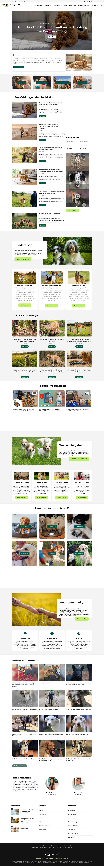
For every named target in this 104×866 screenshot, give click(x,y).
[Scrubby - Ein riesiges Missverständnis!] (52, 723)
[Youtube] (87, 1)
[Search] (102, 5)
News (65, 5)
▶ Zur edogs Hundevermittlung (18, 1)
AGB (43, 858)
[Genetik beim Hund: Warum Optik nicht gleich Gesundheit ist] (24, 328)
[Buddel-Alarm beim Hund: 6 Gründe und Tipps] (51, 328)
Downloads (72, 5)
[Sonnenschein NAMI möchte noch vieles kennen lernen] (25, 723)
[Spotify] (89, 1)
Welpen (41, 822)
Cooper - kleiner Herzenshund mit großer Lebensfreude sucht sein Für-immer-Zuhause (24, 684)
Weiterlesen (52, 36)
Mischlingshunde (44, 825)
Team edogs (71, 837)
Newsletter (42, 829)
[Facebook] (84, 1)
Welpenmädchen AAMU (46, 683)
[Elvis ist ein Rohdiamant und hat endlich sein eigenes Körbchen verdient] (79, 672)
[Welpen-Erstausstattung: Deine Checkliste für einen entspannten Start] (24, 177)
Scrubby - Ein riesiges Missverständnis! (51, 734)
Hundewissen (72, 814)
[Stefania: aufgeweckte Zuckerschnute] (25, 748)
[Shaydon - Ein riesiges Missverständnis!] (79, 723)
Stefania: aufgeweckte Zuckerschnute (23, 759)
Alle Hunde (42, 814)
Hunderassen (38, 5)
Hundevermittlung (83, 5)
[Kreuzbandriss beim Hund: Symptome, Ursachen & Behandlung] (24, 199)
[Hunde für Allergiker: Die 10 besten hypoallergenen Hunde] (15, 820)
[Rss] (91, 1)
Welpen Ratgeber (73, 825)
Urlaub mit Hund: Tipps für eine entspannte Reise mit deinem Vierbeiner (49, 126)
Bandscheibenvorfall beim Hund (49, 213)
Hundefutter (71, 818)
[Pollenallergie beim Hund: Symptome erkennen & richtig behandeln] (24, 359)
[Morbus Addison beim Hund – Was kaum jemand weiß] (15, 812)
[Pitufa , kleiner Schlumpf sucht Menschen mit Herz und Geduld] (25, 698)
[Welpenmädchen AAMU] (52, 672)
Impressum (38, 858)
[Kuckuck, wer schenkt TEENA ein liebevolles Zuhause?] (52, 698)
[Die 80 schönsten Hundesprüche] (15, 829)
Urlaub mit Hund (73, 833)
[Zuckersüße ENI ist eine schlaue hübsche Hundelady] (79, 748)
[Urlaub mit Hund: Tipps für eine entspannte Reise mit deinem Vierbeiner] (24, 132)
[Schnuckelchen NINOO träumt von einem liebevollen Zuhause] (79, 698)
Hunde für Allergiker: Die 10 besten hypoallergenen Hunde (28, 820)
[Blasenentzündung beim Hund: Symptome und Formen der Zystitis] (51, 359)
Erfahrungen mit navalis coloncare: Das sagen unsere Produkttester (23, 410)
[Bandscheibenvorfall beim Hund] (24, 221)
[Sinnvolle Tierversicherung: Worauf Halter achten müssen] (24, 155)
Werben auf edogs (63, 858)
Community (57, 5)
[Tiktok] (92, 1)
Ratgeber (48, 5)
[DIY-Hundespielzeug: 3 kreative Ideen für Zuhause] (79, 359)
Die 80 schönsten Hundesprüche (25, 827)
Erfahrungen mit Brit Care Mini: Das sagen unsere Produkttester (51, 410)
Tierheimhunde (44, 818)
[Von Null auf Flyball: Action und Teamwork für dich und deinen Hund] (79, 328)
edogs (41, 810)
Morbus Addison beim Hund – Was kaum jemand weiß (28, 810)
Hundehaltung (72, 822)
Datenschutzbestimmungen (52, 858)
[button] (15, 30)
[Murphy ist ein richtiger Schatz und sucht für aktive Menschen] (52, 748)
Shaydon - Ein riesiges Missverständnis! (78, 734)
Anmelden (95, 5)
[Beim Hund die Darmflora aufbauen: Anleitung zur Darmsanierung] (24, 110)
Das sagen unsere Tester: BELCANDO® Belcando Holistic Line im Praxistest (76, 410)
